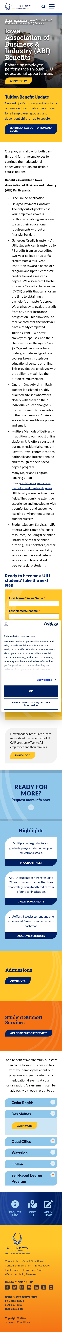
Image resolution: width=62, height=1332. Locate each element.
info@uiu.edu (14, 1308)
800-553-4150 (13, 1304)
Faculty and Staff (32, 1269)
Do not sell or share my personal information (31, 704)
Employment (12, 1269)
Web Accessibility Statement (21, 1274)
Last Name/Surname (23, 611)
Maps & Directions (32, 1261)
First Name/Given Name (26, 598)
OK (31, 691)
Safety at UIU (42, 1265)
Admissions (20, 20)
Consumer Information (18, 1265)
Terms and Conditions (17, 1322)
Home (8, 20)
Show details (44, 679)
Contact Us (11, 1261)
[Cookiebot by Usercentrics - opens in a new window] (44, 624)
